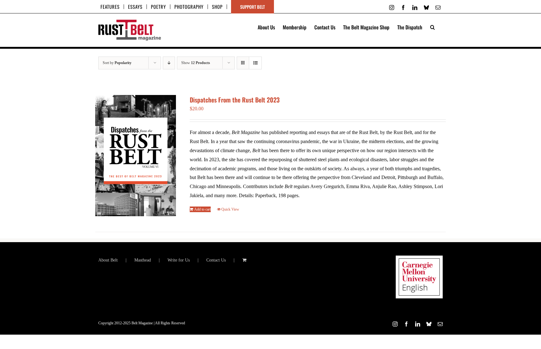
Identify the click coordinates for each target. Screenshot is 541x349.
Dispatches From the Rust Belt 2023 (235, 99)
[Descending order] (169, 63)
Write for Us (178, 260)
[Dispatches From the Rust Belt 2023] (135, 156)
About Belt (108, 260)
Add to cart (202, 209)
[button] (432, 26)
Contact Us (216, 260)
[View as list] (255, 63)
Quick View (230, 209)
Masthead (142, 260)
